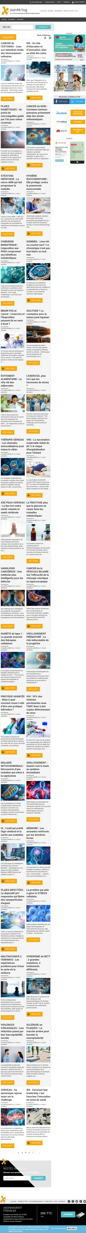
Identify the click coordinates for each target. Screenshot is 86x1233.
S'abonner (38, 1178)
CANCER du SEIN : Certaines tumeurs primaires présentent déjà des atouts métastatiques (38, 113)
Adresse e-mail (9, 1175)
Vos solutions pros (77, 131)
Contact (62, 1201)
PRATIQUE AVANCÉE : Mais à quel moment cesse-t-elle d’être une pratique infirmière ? (13, 703)
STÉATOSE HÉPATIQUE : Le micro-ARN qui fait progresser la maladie (11, 182)
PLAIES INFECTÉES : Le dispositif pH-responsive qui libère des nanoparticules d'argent (12, 896)
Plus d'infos (18, 1231)
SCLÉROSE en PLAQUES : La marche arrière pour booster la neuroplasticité (37, 1031)
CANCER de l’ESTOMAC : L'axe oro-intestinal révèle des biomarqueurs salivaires (12, 50)
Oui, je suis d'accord (58, 1228)
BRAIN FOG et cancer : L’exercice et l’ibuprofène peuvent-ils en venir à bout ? (13, 317)
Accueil (3, 19)
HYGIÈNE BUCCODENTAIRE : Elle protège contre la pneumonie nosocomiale (37, 182)
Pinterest (76, 1201)
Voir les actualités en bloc (50, 38)
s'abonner (68, 1214)
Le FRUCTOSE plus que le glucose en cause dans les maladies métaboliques (37, 509)
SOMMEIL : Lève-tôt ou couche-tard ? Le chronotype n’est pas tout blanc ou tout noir (38, 248)
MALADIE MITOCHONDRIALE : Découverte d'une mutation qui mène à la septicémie (12, 769)
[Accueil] (6, 11)
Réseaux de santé (68, 11)
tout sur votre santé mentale (78, 113)
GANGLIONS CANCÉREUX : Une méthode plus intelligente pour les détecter (12, 575)
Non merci (72, 1228)
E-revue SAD (49, 2)
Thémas (66, 2)
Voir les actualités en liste (45, 38)
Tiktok (80, 1201)
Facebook (69, 1201)
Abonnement (58, 11)
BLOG (76, 11)
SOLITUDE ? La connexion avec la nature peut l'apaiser (37, 314)
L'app (59, 2)
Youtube (84, 1201)
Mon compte (80, 2)
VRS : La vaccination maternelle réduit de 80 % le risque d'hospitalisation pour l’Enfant (38, 446)
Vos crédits (78, 122)
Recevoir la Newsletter (69, 97)
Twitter (73, 1201)
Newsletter (22, 1201)
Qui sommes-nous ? (36, 1201)
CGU (55, 1201)
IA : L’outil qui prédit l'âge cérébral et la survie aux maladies (12, 831)
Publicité (48, 1201)
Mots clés (6, 27)
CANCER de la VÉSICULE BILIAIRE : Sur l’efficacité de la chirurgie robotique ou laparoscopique (38, 575)
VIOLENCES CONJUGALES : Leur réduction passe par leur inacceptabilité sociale (12, 1031)
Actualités (43, 11)
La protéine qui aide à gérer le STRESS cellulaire (37, 893)
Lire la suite (7, 99)
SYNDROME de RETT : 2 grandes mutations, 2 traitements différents (38, 963)
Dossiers (50, 11)
